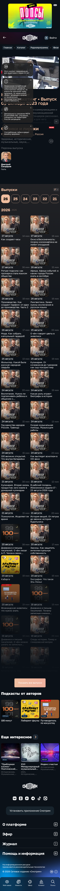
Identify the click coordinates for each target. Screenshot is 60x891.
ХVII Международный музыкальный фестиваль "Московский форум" (30, 770)
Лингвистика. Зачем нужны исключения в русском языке (41, 305)
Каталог (21, 47)
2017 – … (28, 134)
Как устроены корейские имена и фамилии (44, 672)
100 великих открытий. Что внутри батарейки (13, 457)
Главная (8, 47)
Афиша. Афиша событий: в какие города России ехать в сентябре (44, 273)
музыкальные (9, 141)
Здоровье (7, 138)
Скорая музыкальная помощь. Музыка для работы (41, 428)
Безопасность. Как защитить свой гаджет (13, 672)
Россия (39, 134)
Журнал (9, 844)
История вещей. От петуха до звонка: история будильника (44, 519)
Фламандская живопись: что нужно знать (14, 609)
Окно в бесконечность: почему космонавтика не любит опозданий (43, 242)
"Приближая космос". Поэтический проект (8, 768)
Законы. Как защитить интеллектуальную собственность (42, 550)
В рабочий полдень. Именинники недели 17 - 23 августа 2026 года (43, 488)
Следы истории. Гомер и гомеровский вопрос (43, 640)
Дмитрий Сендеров (6, 165)
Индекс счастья (49, 764)
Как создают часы (10, 239)
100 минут (6, 720)
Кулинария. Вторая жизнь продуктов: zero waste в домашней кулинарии (15, 488)
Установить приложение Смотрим (30, 810)
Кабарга (5, 579)
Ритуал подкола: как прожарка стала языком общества (14, 273)
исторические (22, 138)
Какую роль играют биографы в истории (41, 395)
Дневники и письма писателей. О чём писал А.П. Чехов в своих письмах (14, 552)
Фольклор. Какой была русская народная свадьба (13, 365)
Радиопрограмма (39, 47)
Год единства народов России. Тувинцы (12, 426)
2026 (14, 209)
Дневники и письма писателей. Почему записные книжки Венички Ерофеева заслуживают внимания (43, 613)
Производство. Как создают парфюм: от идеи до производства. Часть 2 (15, 305)
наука (22, 141)
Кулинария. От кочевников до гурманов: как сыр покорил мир (44, 365)
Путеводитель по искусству (48, 721)
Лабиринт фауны (30, 720)
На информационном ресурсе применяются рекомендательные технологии (23, 866)
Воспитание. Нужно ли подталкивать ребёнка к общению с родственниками (14, 397)
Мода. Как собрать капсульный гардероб (13, 334)
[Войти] (46, 38)
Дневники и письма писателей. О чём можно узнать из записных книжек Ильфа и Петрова (14, 643)
